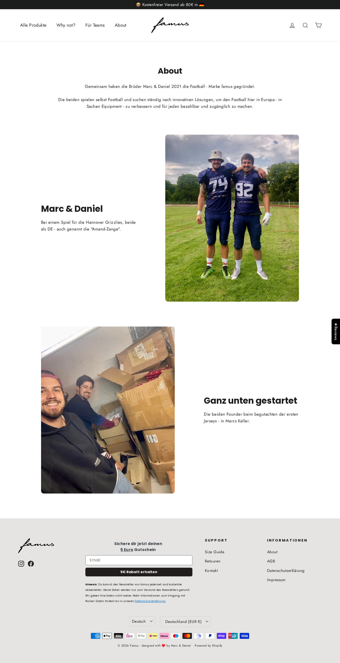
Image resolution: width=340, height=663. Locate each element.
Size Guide (214, 552)
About (120, 25)
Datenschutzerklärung (150, 601)
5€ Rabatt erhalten (138, 571)
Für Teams (95, 25)
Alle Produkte (33, 25)
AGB (271, 561)
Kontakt (211, 570)
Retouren (212, 561)
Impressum (276, 580)
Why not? (66, 25)
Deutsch (139, 621)
